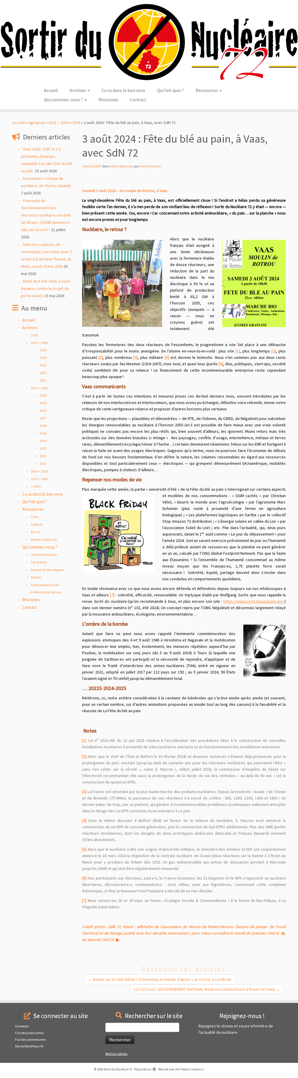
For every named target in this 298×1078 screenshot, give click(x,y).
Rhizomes (108, 99)
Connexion (22, 1026)
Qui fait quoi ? (170, 90)
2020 (43, 395)
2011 (43, 463)
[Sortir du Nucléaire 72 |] (149, 42)
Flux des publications (29, 1033)
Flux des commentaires (30, 1040)
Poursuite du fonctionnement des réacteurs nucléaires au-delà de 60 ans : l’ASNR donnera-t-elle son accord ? (46, 215)
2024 (76, 122)
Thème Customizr (192, 1069)
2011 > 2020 (39, 388)
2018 (43, 410)
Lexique (36, 524)
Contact (138, 99)
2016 (43, 425)
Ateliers (36, 577)
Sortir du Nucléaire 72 (118, 1069)
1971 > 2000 (39, 479)
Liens (35, 517)
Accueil (51, 90)
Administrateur (150, 166)
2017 (43, 418)
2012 (43, 456)
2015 (43, 433)
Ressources (207, 90)
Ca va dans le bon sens (123, 90)
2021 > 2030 (58, 122)
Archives (78, 90)
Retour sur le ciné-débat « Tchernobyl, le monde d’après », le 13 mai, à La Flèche (159, 979)
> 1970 (35, 486)
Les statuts (39, 562)
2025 (43, 350)
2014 (43, 441)
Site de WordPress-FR (29, 1046)
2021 (43, 380)
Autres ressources (44, 539)
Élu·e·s (35, 532)
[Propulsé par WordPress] (154, 1068)
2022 (43, 372)
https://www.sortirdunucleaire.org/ (254, 601)
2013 (43, 448)
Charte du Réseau (44, 554)
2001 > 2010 (39, 471)
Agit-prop (36, 122)
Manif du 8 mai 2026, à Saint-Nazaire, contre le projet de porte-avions (46, 288)
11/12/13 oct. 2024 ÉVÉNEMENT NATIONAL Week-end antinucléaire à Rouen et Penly (207, 989)
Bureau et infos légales (47, 570)
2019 (43, 403)
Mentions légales (116, 1054)
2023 (43, 365)
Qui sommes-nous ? (64, 99)
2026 (34, 335)
